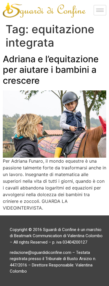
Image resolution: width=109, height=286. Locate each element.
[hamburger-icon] (100, 10)
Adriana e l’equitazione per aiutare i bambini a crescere (51, 70)
